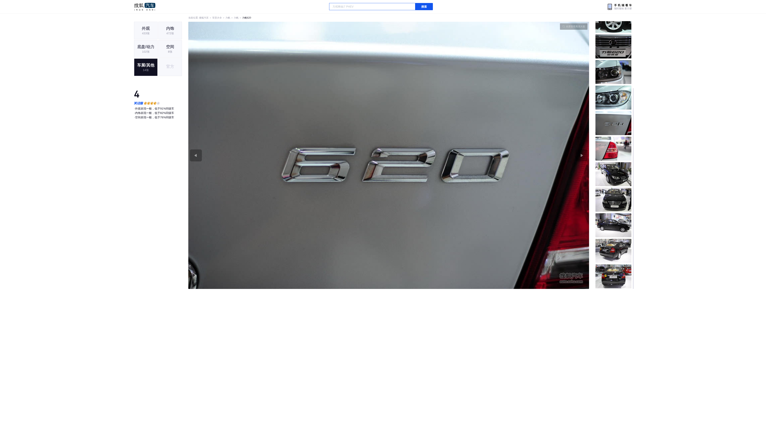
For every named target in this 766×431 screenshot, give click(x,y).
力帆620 (246, 17)
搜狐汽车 (144, 7)
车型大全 (217, 17)
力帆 (227, 17)
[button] (288, 155)
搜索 (424, 6)
